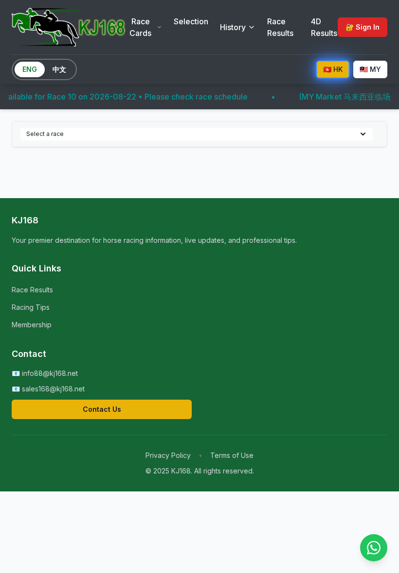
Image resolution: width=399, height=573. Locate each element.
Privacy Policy (168, 455)
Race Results (280, 27)
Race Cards (140, 27)
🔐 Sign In (362, 27)
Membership (32, 324)
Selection (191, 21)
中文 (59, 69)
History (233, 27)
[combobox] (196, 134)
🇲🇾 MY (370, 69)
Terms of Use (232, 455)
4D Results (324, 27)
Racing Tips (31, 307)
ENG (29, 69)
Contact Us (102, 409)
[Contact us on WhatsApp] (373, 547)
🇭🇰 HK (333, 69)
